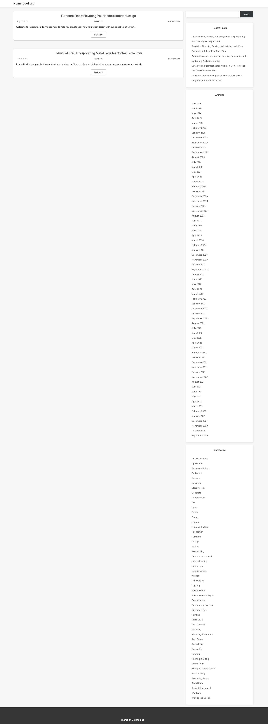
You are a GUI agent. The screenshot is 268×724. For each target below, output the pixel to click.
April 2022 (197, 343)
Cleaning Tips (198, 488)
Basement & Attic (201, 468)
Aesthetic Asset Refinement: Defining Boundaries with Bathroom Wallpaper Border (219, 58)
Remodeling (198, 644)
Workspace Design (201, 698)
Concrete (196, 493)
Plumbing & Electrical (202, 634)
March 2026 (198, 123)
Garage (195, 541)
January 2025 (198, 191)
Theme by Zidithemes (132, 720)
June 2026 (197, 108)
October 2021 (199, 372)
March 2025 (198, 181)
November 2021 (200, 367)
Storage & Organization (204, 668)
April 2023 (197, 289)
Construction (198, 497)
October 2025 (199, 147)
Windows (196, 693)
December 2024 (200, 196)
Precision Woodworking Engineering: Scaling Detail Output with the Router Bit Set (217, 78)
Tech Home (197, 683)
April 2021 (197, 401)
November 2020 (200, 426)
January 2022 (198, 357)
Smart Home (198, 663)
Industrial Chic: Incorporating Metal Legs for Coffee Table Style (98, 53)
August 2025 (198, 157)
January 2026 (198, 133)
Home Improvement (202, 556)
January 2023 (198, 303)
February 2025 (199, 186)
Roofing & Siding (200, 659)
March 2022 (198, 347)
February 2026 (199, 128)
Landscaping (198, 580)
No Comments (174, 21)
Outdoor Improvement (203, 605)
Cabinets (196, 483)
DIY (193, 502)
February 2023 (199, 299)
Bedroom (196, 478)
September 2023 (200, 269)
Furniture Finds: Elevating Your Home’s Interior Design (98, 16)
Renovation (197, 649)
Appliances (197, 463)
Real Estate (197, 639)
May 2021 (196, 396)
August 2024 (198, 216)
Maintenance (198, 590)
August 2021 (198, 382)
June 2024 (197, 225)
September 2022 (200, 318)
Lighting (196, 585)
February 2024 (199, 245)
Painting (196, 615)
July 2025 (196, 162)
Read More (98, 35)
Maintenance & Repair (203, 595)
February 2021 (199, 411)
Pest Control (198, 624)
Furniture (196, 537)
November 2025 (200, 142)
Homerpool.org (23, 3)
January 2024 (198, 250)
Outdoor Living (199, 610)
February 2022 (199, 352)
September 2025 (200, 152)
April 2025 (197, 177)
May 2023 (196, 284)
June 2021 (197, 391)
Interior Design (199, 571)
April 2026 (197, 118)
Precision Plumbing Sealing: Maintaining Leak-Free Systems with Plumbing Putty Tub (217, 48)
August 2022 (198, 323)
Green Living (198, 551)
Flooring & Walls (200, 527)
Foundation (197, 532)
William (99, 21)
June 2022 (197, 333)
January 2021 (198, 416)
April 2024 (197, 235)
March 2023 (198, 294)
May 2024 (196, 230)
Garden (195, 546)
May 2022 (196, 338)
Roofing (196, 654)
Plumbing (196, 629)
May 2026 (196, 113)
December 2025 (200, 137)
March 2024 (198, 240)
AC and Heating (200, 458)
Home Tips (197, 566)
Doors (195, 512)
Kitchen (195, 576)
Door (194, 507)
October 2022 (199, 313)
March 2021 (198, 406)
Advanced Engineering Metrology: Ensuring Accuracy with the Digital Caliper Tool (218, 39)
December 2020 (200, 421)
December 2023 (200, 255)
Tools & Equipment (201, 688)
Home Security (199, 561)
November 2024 (200, 201)
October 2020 (199, 430)
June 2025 (197, 167)
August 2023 (198, 274)
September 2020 (200, 435)
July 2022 (196, 328)
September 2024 (200, 211)
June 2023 (197, 279)
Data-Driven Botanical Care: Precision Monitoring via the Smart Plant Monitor (218, 68)
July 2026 (196, 103)
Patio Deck (197, 620)
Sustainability (198, 673)
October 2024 (199, 206)
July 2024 (196, 220)
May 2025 (196, 172)
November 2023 (200, 260)
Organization (198, 600)
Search (246, 14)
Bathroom (197, 473)
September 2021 (200, 377)
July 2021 (196, 387)
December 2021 (200, 362)
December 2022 (200, 308)
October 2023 (199, 264)
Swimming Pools (200, 678)
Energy (195, 517)
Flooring (196, 522)
